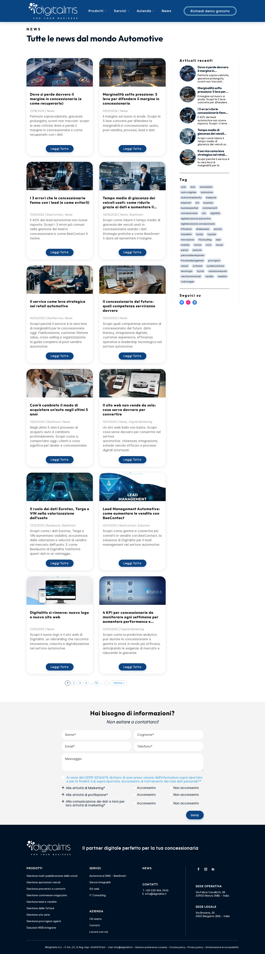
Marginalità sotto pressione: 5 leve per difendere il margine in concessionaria (131, 98)
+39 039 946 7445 (157, 890)
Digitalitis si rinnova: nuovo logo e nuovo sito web (59, 614)
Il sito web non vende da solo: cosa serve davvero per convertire (129, 409)
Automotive (207, 192)
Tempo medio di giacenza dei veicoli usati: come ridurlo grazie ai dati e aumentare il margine (129, 202)
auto (192, 187)
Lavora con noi (98, 931)
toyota (200, 271)
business (208, 202)
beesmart (186, 202)
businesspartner (189, 208)
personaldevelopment (192, 255)
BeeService (55, 318)
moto (208, 245)
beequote (211, 197)
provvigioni (214, 260)
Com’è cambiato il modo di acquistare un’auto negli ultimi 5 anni (59, 409)
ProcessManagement (192, 260)
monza (197, 245)
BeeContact (55, 214)
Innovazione (187, 239)
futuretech (186, 234)
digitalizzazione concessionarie (198, 223)
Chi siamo (95, 919)
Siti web (94, 888)
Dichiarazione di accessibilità (222, 947)
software (197, 266)
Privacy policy (195, 947)
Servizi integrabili (100, 882)
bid (197, 202)
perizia (184, 250)
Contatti (94, 925)
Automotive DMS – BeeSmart (107, 876)
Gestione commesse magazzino (46, 895)
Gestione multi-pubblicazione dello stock (52, 876)
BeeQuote (53, 525)
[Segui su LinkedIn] (213, 869)
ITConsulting (204, 239)
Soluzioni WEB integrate (41, 927)
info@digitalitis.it (155, 894)
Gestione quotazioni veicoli (43, 882)
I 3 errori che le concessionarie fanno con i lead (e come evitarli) (59, 200)
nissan (219, 245)
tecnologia (186, 271)
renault (184, 266)
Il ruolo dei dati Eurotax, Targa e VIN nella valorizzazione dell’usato (59, 513)
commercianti (210, 208)
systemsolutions (215, 266)
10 (96, 683)
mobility (185, 245)
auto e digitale (188, 192)
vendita (209, 276)
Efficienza (186, 229)
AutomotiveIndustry (191, 197)
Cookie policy (177, 947)
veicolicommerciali (191, 276)
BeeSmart (54, 422)
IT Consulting (97, 895)
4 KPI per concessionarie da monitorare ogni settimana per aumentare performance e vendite (131, 617)
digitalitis (215, 213)
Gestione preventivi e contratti (45, 888)
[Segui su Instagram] (206, 869)
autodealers (206, 187)
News (50, 111)
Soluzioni (144, 525)
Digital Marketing (140, 422)
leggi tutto (60, 148)
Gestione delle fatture (40, 908)
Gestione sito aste (38, 914)
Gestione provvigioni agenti (43, 921)
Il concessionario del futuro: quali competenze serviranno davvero (129, 306)
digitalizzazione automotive (196, 218)
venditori (222, 276)
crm (204, 213)
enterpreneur (202, 229)
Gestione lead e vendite (41, 901)
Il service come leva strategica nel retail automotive (57, 303)
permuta (197, 250)
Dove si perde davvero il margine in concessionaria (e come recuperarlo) (56, 98)
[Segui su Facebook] (198, 869)
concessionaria (189, 213)
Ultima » (118, 683)
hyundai (211, 234)
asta (183, 187)
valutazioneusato (217, 271)
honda (199, 234)
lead (218, 239)
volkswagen (187, 281)
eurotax (218, 229)
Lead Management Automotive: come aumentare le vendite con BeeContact (131, 513)
